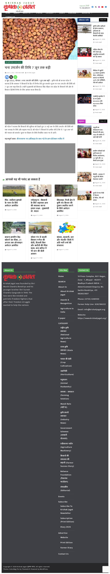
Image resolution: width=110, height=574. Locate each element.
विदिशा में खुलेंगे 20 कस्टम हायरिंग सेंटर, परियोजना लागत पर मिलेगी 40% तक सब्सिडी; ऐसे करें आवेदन (99, 76)
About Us (27, 13)
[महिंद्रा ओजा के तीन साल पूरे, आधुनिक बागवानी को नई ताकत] (84, 57)
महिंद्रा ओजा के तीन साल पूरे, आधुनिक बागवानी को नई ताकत (99, 53)
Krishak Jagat (31, 73)
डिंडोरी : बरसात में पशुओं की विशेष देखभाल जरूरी (99, 177)
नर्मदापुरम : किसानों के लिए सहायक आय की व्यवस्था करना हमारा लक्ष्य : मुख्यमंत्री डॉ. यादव (40, 205)
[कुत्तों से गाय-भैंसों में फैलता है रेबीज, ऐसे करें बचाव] (84, 200)
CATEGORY (50, 13)
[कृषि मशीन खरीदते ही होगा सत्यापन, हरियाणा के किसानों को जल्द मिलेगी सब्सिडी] (84, 35)
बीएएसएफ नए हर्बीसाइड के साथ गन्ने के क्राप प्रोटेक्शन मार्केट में (40, 139)
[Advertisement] (40, 109)
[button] (32, 13)
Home (8, 13)
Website (64, 537)
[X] (11, 77)
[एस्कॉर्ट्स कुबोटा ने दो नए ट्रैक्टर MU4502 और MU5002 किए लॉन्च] (84, 105)
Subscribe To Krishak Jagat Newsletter (66, 510)
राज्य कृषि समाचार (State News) (13, 62)
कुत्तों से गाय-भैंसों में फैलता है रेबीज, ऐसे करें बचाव (98, 196)
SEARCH (17, 13)
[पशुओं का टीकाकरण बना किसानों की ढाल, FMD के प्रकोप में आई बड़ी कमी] (84, 136)
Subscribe (72, 13)
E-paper (39, 13)
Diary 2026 (65, 527)
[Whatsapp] (15, 77)
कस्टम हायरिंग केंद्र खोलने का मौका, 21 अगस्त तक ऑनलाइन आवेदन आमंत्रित (13, 241)
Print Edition (66, 542)
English (82, 5)
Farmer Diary (66, 547)
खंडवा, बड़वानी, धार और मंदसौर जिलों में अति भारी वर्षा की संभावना (65, 241)
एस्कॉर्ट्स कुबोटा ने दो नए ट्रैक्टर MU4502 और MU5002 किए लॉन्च (99, 101)
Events (62, 13)
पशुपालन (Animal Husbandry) (65, 383)
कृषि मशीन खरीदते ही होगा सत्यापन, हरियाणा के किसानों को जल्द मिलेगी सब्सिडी (99, 31)
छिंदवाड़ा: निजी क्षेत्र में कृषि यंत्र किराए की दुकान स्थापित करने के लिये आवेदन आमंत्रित (66, 205)
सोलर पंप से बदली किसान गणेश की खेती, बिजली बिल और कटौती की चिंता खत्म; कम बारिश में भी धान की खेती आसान (39, 245)
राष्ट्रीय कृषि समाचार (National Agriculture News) (65, 334)
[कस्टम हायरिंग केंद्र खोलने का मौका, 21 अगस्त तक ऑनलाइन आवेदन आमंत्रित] (14, 223)
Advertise (86, 13)
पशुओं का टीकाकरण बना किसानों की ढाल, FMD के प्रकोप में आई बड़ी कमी (98, 132)
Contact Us (10, 17)
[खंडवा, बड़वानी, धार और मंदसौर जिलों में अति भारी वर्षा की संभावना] (66, 223)
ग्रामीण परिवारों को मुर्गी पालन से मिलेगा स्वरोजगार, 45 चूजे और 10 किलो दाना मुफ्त (99, 156)
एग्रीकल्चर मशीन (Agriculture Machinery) (66, 447)
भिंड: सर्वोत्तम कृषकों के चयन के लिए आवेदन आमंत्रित (13, 202)
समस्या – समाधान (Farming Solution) (67, 395)
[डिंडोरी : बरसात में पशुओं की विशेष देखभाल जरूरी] (84, 180)
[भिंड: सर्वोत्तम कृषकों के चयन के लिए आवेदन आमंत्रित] (14, 186)
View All (103, 20)
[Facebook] (7, 77)
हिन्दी (87, 5)
